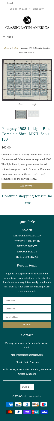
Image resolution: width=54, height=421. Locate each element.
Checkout (38, 9)
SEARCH (27, 230)
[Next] (34, 104)
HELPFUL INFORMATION (27, 235)
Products (15, 48)
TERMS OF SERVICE (27, 256)
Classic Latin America (30, 396)
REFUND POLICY (27, 246)
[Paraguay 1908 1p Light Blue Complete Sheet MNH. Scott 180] (27, 80)
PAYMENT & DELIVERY (27, 241)
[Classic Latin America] (27, 23)
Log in (13, 9)
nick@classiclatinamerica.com (27, 354)
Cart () (26, 9)
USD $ (25, 387)
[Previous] (20, 104)
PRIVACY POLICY (27, 251)
